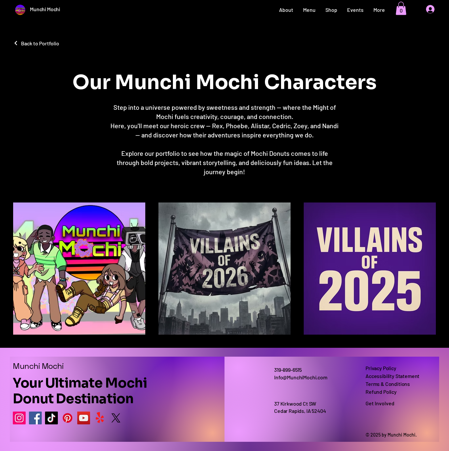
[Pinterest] (67, 418)
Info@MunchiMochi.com (300, 377)
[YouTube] (83, 418)
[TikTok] (51, 418)
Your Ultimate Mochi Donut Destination (80, 391)
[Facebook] (35, 418)
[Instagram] (19, 418)
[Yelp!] (99, 418)
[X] (115, 418)
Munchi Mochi (38, 366)
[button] (401, 8)
